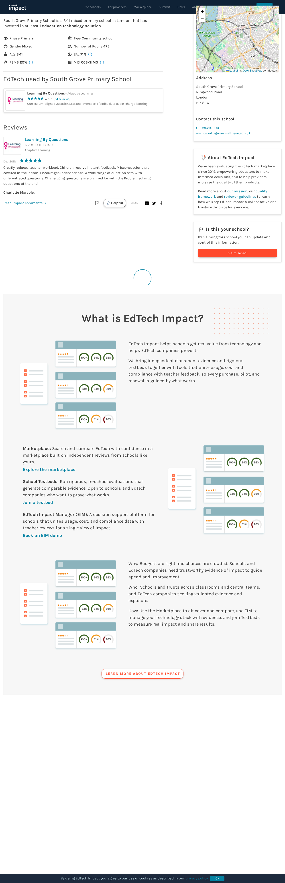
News (181, 7)
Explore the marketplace (49, 469)
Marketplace (143, 7)
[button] (147, 203)
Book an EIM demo (42, 535)
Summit (164, 7)
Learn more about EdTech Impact (143, 673)
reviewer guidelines (240, 196)
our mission (237, 191)
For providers (117, 7)
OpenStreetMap (252, 70)
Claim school (238, 253)
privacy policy (196, 878)
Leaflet (233, 70)
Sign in (264, 7)
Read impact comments (23, 203)
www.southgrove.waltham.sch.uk (223, 133)
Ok (217, 878)
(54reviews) (62, 99)
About (196, 7)
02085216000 (207, 128)
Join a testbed (38, 502)
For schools (92, 7)
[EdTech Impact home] (17, 7)
